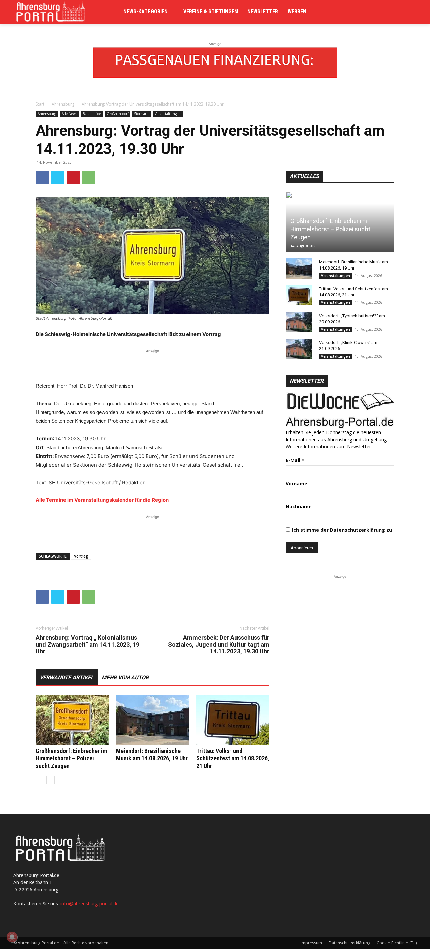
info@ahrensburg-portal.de (89, 903)
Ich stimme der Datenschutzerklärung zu (342, 530)
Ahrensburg (63, 104)
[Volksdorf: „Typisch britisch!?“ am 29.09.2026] (299, 322)
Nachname (299, 506)
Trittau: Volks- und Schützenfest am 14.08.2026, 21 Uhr (232, 758)
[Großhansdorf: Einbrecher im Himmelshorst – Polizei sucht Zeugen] (72, 720)
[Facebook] (42, 177)
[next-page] (50, 780)
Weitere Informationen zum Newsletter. (329, 446)
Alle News (69, 113)
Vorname (296, 483)
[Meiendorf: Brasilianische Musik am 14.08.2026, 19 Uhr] (152, 720)
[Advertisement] (152, 365)
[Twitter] (57, 177)
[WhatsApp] (88, 177)
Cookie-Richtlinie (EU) (397, 943)
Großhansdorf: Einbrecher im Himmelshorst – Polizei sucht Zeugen (71, 758)
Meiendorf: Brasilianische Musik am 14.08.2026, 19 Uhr (152, 754)
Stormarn (141, 113)
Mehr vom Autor (125, 677)
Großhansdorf (117, 113)
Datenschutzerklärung (349, 943)
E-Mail (295, 460)
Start (40, 104)
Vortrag (81, 556)
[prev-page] (40, 780)
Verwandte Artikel (67, 677)
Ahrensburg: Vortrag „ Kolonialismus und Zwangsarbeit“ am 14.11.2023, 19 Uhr (87, 644)
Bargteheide (92, 113)
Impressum (311, 943)
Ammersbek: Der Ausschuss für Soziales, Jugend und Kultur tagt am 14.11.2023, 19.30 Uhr (218, 644)
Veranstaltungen (168, 113)
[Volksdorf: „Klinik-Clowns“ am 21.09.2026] (299, 349)
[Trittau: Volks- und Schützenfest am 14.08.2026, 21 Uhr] (232, 720)
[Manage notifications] (12, 937)
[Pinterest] (73, 177)
